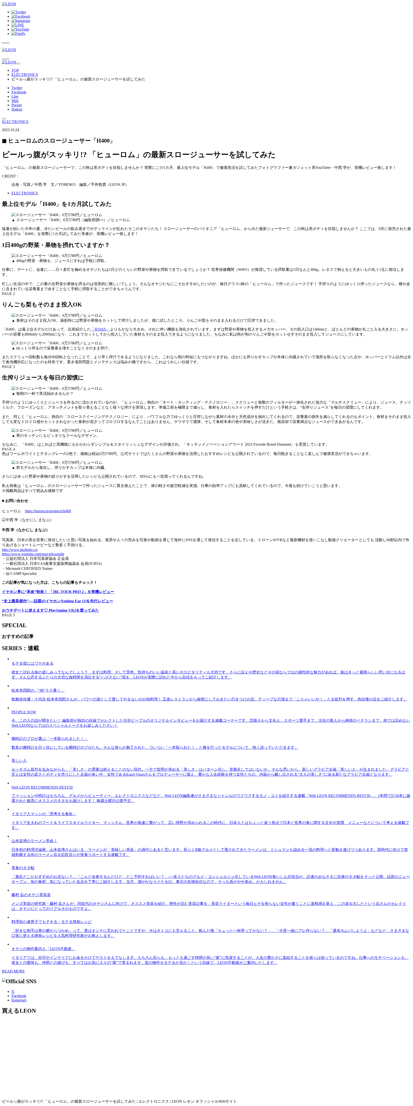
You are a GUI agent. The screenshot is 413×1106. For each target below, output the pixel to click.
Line (14, 96)
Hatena (16, 109)
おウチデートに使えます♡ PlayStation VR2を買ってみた (50, 610)
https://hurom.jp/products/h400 (48, 511)
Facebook (18, 92)
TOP (15, 70)
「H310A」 (100, 329)
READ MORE (13, 971)
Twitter (16, 88)
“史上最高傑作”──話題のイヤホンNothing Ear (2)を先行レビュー (57, 601)
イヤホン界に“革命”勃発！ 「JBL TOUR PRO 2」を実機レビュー (58, 592)
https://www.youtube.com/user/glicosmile (33, 554)
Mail (14, 101)
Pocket (16, 105)
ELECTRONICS (24, 75)
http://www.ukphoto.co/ (20, 550)
